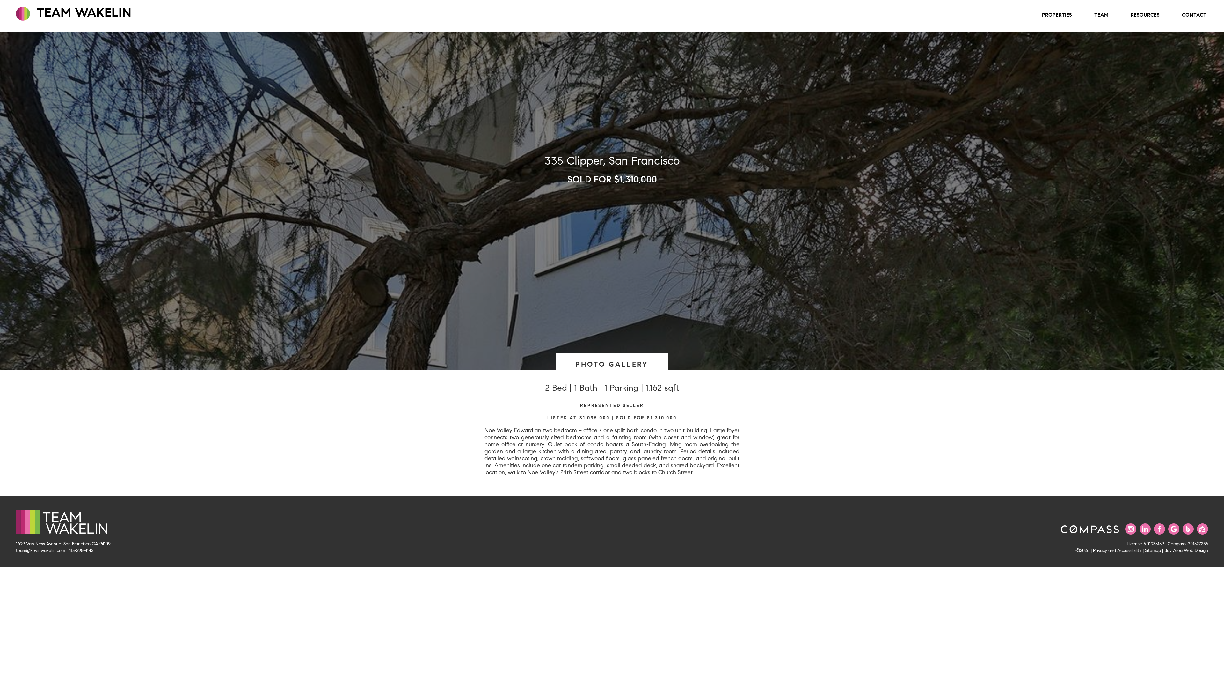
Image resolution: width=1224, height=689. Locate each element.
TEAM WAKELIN (82, 12)
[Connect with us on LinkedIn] (1145, 529)
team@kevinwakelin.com (40, 550)
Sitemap (1153, 550)
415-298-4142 (81, 550)
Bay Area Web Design (1186, 550)
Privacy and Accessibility (1117, 550)
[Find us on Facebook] (1159, 529)
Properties (1057, 15)
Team (1101, 15)
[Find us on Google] (1173, 529)
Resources (1145, 15)
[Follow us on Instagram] (1130, 529)
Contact (1194, 15)
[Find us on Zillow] (1202, 529)
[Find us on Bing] (1188, 529)
